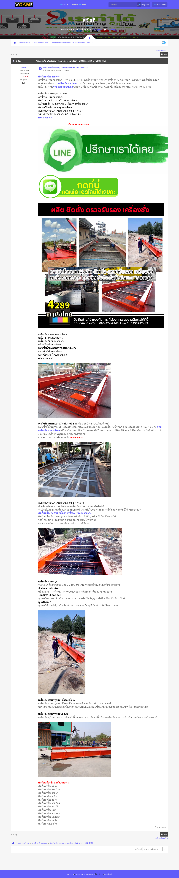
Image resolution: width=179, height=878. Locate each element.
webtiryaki (108, 874)
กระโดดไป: (138, 849)
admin (23, 67)
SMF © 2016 (79, 874)
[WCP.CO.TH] (24, 4)
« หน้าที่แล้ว (159, 51)
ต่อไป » (165, 51)
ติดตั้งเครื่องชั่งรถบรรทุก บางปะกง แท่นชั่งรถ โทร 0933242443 (65, 67)
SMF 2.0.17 (70, 874)
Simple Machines (89, 874)
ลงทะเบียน (113, 29)
